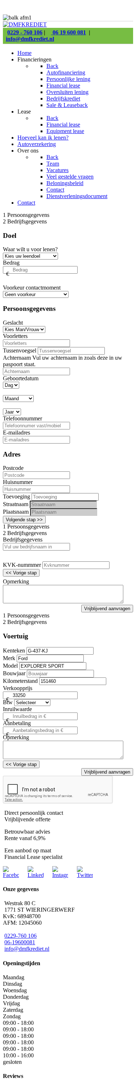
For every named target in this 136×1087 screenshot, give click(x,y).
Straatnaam (15, 504)
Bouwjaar (14, 673)
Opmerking (16, 581)
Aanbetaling (17, 723)
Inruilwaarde (17, 709)
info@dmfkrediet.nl (30, 39)
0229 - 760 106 (24, 32)
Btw (8, 702)
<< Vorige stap (21, 572)
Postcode (13, 468)
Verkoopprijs (17, 688)
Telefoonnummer (22, 418)
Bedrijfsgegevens (22, 539)
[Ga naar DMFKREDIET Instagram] (60, 875)
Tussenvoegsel (19, 350)
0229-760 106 (20, 936)
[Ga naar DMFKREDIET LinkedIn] (36, 875)
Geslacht (13, 323)
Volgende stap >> (24, 519)
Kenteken (14, 650)
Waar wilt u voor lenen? (30, 249)
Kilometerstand (20, 681)
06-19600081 (19, 942)
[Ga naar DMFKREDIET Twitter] (85, 875)
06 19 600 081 (68, 32)
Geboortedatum (20, 378)
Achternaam (17, 358)
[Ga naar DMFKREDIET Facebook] (11, 875)
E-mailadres (16, 432)
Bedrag (11, 263)
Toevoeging (16, 496)
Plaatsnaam (16, 512)
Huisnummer (18, 482)
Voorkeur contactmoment (32, 287)
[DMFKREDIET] (25, 24)
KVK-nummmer (22, 565)
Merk (9, 658)
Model (10, 666)
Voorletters (15, 336)
